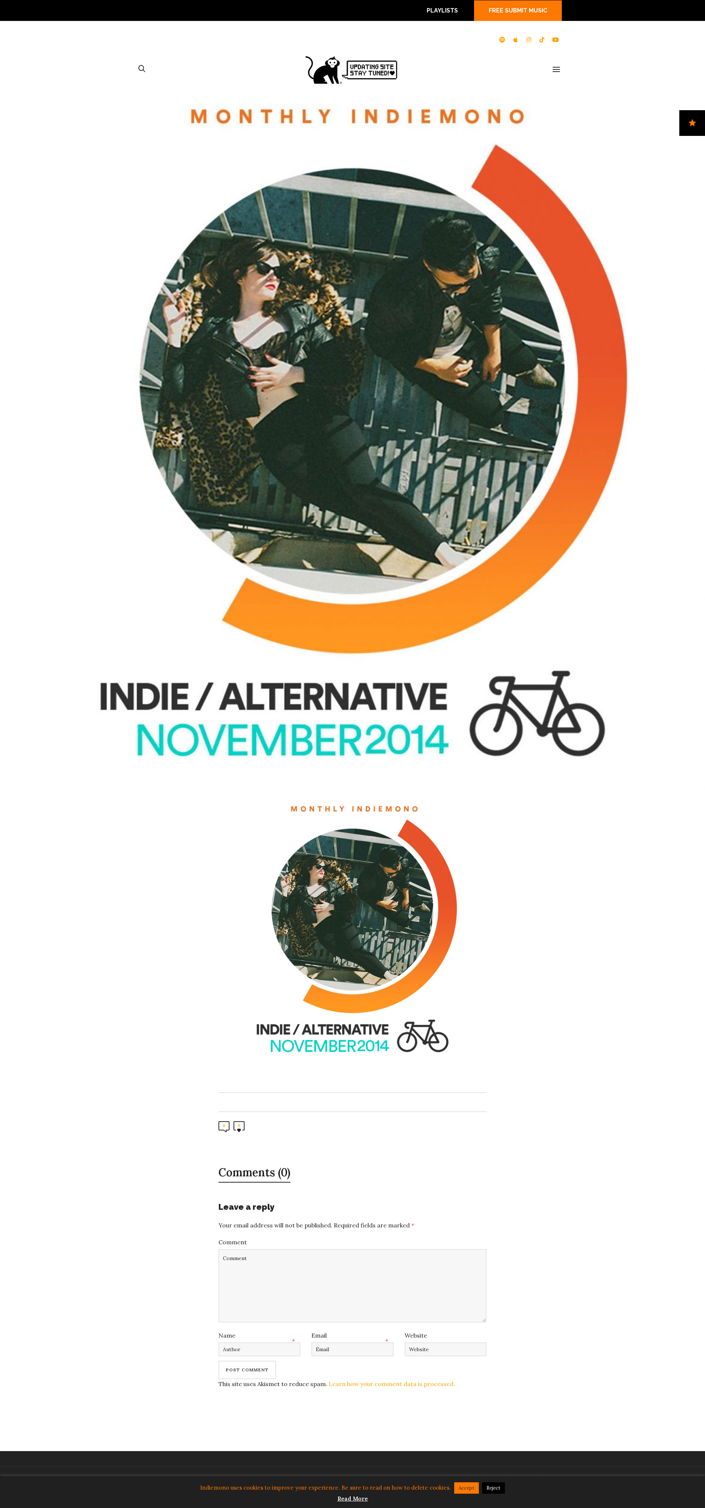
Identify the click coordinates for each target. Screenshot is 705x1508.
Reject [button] (493, 1488)
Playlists (442, 10)
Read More (352, 1498)
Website (416, 1335)
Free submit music (518, 10)
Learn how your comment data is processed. (392, 1384)
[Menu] (556, 70)
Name (226, 1335)
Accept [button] (466, 1488)
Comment (232, 1242)
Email (319, 1335)
